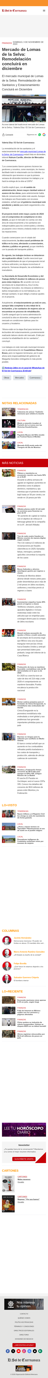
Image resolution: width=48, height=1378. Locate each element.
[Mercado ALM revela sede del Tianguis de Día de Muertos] (8, 445)
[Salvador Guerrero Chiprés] (7, 979)
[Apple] (35, 1351)
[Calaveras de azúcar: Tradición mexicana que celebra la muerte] (8, 412)
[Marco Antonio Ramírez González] (7, 953)
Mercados (19, 378)
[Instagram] (24, 1351)
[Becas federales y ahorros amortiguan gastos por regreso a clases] (8, 580)
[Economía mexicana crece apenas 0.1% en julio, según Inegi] (8, 1000)
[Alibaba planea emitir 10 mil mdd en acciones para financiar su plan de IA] (8, 517)
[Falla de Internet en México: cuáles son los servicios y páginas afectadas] (8, 1011)
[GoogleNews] (29, 1351)
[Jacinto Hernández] (7, 940)
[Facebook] (8, 1351)
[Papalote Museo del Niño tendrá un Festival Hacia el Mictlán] (8, 434)
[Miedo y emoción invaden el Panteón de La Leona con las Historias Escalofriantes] (8, 423)
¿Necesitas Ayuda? (24, 1345)
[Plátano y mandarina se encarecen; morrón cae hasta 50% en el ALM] (8, 485)
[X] (13, 1351)
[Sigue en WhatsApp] (40, 135)
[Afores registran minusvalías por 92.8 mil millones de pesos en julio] (8, 1034)
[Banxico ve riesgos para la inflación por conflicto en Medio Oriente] (8, 748)
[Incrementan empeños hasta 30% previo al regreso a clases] (8, 612)
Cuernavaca (35, 378)
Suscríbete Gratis (23, 1159)
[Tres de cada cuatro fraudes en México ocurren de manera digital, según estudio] (8, 547)
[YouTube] (19, 1351)
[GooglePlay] (40, 1351)
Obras (6, 378)
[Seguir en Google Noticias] (44, 135)
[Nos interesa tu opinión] (24, 1304)
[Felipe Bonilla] (7, 966)
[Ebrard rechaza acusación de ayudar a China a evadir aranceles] (8, 644)
